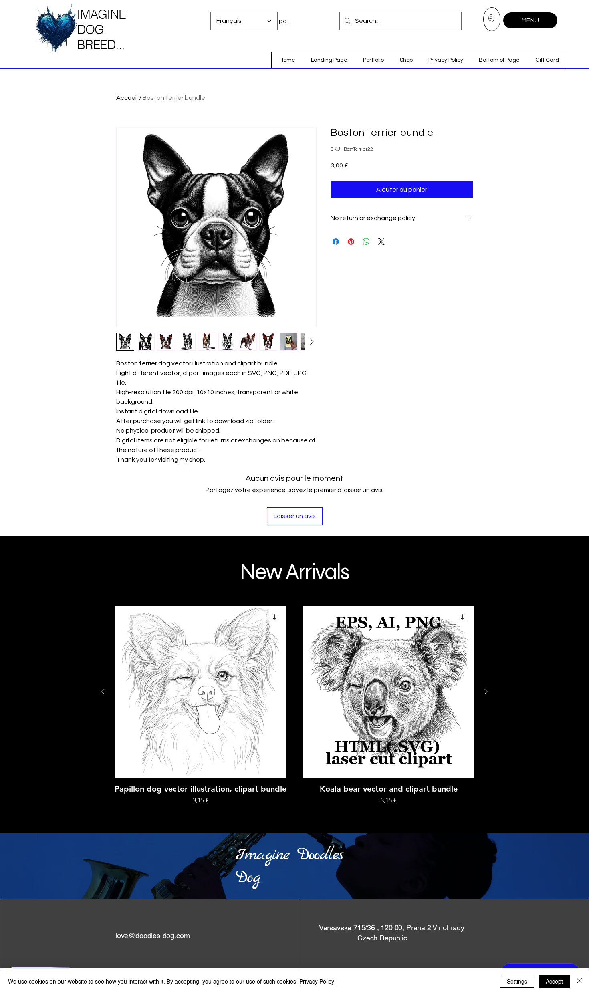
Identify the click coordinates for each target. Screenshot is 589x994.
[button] (491, 17)
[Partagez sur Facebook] (336, 241)
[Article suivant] (486, 691)
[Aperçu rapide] (200, 692)
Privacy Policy (316, 981)
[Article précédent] (103, 691)
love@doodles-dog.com (152, 935)
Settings (517, 981)
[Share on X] (381, 241)
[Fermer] (579, 981)
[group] (294, 705)
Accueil (127, 98)
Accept (554, 981)
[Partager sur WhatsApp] (366, 241)
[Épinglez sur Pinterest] (351, 241)
